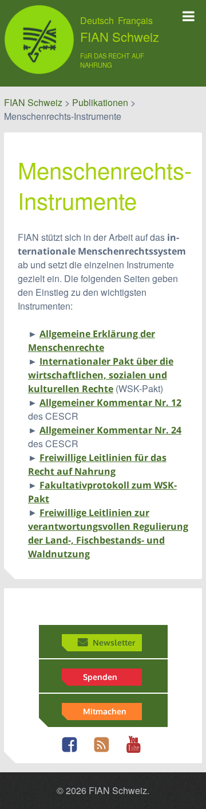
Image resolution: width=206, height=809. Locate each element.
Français (135, 20)
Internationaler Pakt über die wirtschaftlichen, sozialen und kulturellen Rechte (100, 375)
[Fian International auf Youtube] (136, 751)
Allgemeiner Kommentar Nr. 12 (110, 402)
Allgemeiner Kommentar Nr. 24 (110, 430)
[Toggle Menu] (188, 16)
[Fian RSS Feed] (104, 751)
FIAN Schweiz (119, 37)
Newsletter (114, 642)
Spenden (100, 676)
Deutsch (97, 20)
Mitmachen (104, 711)
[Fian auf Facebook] (72, 751)
